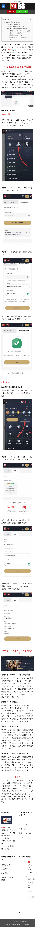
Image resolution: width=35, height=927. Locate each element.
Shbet (30, 897)
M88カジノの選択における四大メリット (19, 29)
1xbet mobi (5, 114)
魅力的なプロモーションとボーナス (19, 37)
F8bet (30, 892)
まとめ (9, 39)
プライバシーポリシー (14, 921)
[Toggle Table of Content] (29, 19)
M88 (9, 50)
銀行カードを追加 (15, 24)
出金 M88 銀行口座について (17, 26)
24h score (5, 382)
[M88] (17, 6)
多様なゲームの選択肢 (16, 33)
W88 (29, 900)
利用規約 (24, 921)
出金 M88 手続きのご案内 (12, 22)
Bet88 (30, 902)
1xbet (24, 924)
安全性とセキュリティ (16, 35)
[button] (3, 6)
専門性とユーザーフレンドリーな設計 (20, 31)
